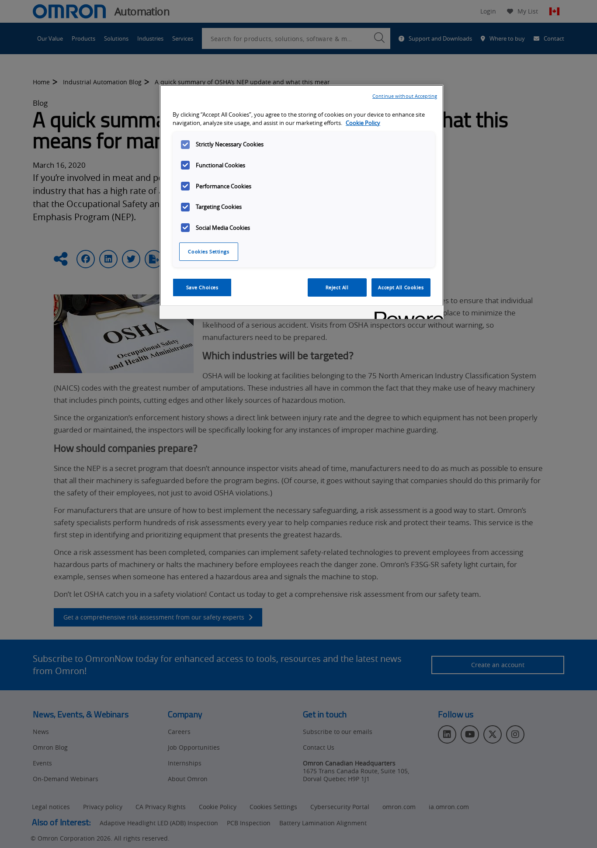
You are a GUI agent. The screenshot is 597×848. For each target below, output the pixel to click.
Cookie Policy (363, 123)
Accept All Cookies (400, 287)
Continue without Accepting (404, 96)
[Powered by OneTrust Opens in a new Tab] (406, 313)
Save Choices (202, 287)
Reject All (337, 287)
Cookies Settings (208, 251)
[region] (302, 202)
